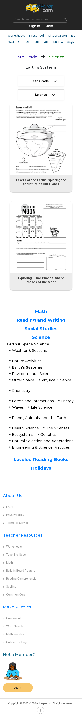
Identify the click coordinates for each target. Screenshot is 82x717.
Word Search (14, 626)
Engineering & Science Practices (41, 447)
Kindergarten (57, 35)
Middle (58, 42)
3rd (20, 42)
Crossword (13, 618)
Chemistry (21, 390)
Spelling (11, 586)
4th (28, 42)
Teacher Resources (23, 535)
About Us (12, 495)
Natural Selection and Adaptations (42, 441)
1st (73, 35)
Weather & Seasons (29, 350)
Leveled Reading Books (41, 459)
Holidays (41, 468)
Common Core (16, 594)
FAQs (9, 507)
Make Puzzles (17, 607)
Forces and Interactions (33, 401)
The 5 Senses (57, 428)
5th (37, 42)
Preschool (36, 35)
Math (41, 311)
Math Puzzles (15, 634)
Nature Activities (27, 361)
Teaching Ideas (16, 554)
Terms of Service (17, 523)
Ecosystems (22, 434)
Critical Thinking (16, 642)
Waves (18, 407)
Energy (67, 401)
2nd (11, 42)
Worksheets (16, 35)
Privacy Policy (15, 515)
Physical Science (56, 380)
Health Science (25, 428)
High (70, 42)
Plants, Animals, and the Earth (39, 418)
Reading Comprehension (22, 578)
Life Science (41, 407)
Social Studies (41, 328)
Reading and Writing (41, 320)
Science (41, 337)
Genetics (48, 434)
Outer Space (23, 380)
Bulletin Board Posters (20, 570)
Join (18, 688)
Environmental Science (33, 374)
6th (46, 42)
